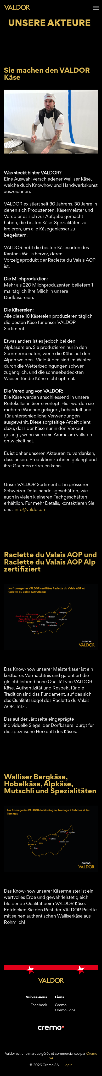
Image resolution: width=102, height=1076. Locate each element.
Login (68, 1065)
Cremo (60, 1005)
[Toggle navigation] (96, 7)
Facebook (39, 1005)
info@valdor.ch (30, 510)
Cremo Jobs (65, 1010)
